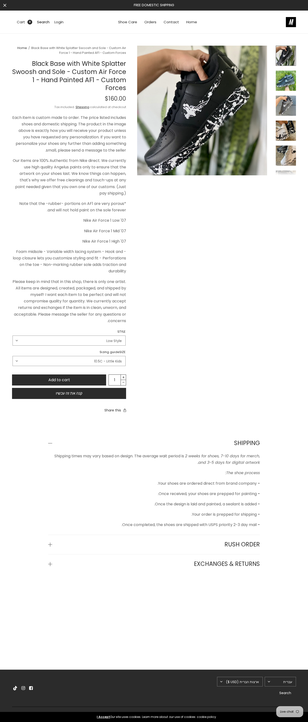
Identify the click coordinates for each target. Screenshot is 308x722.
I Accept (103, 717)
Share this (112, 410)
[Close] (5, 5)
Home (191, 21)
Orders (150, 21)
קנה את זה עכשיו (69, 393)
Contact (171, 21)
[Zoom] (202, 110)
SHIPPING (247, 443)
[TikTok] (15, 688)
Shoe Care (127, 21)
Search (43, 21)
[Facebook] (31, 688)
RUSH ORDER (242, 544)
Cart (21, 21)
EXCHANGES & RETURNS (227, 564)
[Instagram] (23, 688)
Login (59, 21)
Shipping (82, 107)
